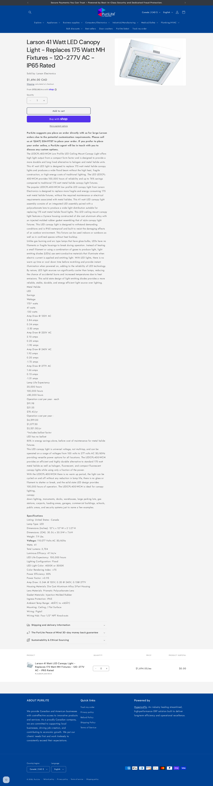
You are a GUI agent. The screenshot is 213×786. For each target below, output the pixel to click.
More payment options (59, 126)
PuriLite (37, 779)
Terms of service (77, 779)
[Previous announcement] (28, 2)
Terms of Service (88, 727)
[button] (30, 12)
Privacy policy (87, 712)
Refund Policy (87, 717)
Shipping (30, 84)
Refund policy (49, 779)
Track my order (88, 707)
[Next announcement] (185, 2)
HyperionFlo (140, 707)
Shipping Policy (88, 722)
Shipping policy (92, 779)
